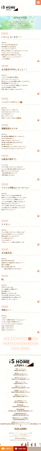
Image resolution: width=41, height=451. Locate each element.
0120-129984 (20, 429)
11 (8, 343)
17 (32, 343)
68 (22, 348)
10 (4, 343)
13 (16, 343)
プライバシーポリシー (20, 438)
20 (17, 348)
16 (28, 343)
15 (24, 343)
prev (5, 338)
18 (36, 343)
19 (13, 348)
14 (20, 343)
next (27, 348)
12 (12, 343)
